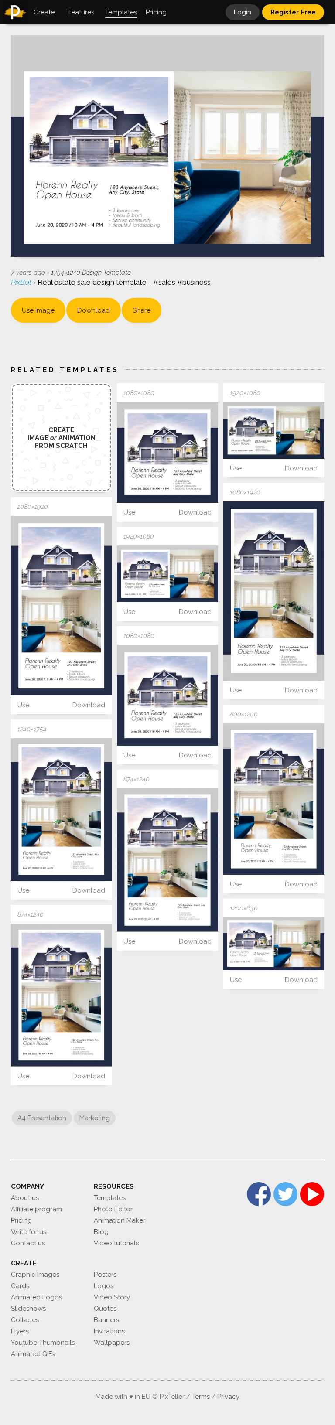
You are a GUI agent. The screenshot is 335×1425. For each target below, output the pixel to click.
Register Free (293, 12)
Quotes (105, 1308)
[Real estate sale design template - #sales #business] (167, 452)
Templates (110, 1198)
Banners (106, 1320)
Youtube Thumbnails (43, 1343)
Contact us (28, 1243)
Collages (25, 1320)
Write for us (28, 1232)
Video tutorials (116, 1243)
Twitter (285, 1194)
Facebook (259, 1194)
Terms (201, 1397)
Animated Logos (36, 1297)
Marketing (94, 1118)
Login (242, 12)
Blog (101, 1232)
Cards (20, 1286)
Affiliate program (36, 1209)
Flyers (20, 1331)
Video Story (112, 1297)
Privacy (228, 1397)
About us (25, 1198)
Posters (105, 1274)
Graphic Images (35, 1274)
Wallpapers (112, 1343)
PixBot (22, 282)
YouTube (312, 1194)
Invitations (109, 1331)
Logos (103, 1286)
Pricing (21, 1220)
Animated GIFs (33, 1354)
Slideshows (28, 1308)
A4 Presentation (41, 1118)
